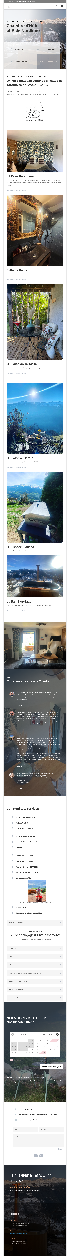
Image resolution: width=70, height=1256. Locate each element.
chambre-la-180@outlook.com (19, 1233)
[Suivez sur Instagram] (41, 1155)
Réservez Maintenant (48, 61)
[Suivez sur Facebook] (36, 1155)
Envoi (60, 1149)
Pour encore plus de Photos (16, 190)
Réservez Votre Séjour (51, 1067)
